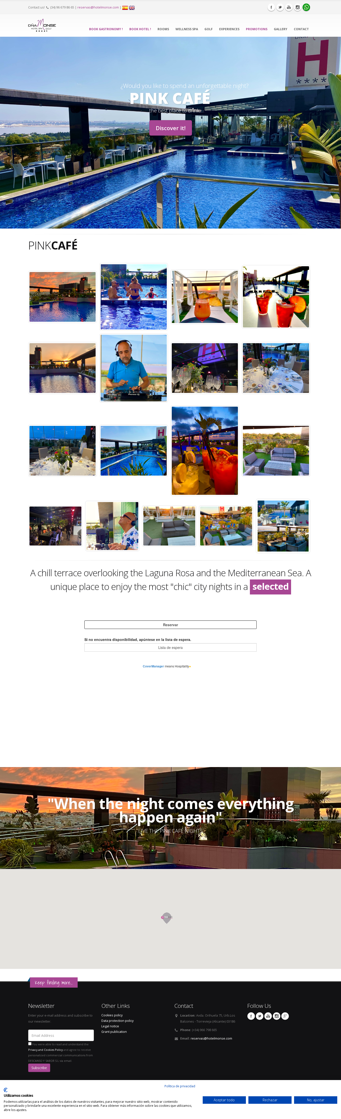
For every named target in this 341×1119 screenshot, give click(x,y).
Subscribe (39, 1067)
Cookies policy (112, 1015)
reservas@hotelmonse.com (98, 7)
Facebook (271, 7)
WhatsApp (306, 7)
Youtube (289, 7)
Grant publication (114, 1032)
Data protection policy (117, 1021)
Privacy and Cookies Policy (45, 1050)
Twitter (280, 7)
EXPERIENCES (229, 29)
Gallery (280, 29)
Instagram (297, 7)
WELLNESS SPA (186, 29)
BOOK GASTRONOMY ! (106, 29)
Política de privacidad (180, 1086)
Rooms (163, 29)
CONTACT (301, 29)
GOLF (208, 29)
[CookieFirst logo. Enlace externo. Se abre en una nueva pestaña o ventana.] (5, 1090)
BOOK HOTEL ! (140, 29)
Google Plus (285, 1016)
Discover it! (170, 128)
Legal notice (110, 1026)
